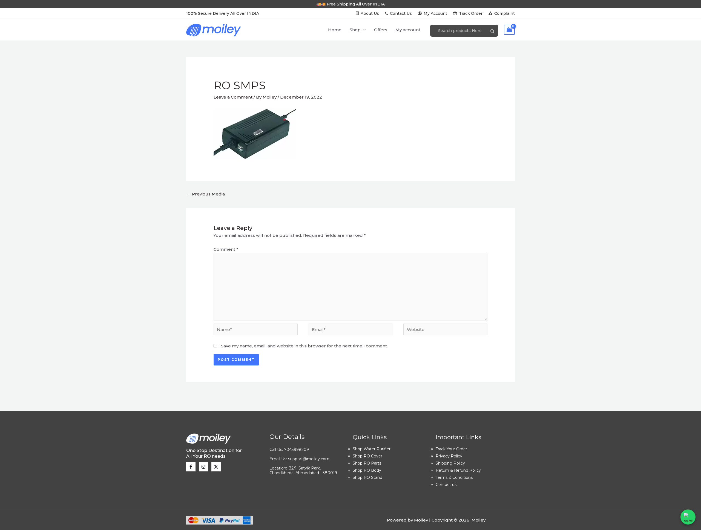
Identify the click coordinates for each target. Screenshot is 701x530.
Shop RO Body (367, 470)
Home (334, 29)
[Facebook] (191, 466)
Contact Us (401, 13)
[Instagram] (203, 466)
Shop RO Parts (367, 463)
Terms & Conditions (454, 477)
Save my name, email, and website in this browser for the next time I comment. (304, 345)
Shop (355, 29)
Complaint (504, 13)
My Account (435, 13)
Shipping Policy (450, 463)
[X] (216, 466)
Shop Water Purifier (371, 449)
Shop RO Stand (367, 477)
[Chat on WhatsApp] (688, 517)
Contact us (446, 484)
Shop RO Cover (367, 456)
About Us (370, 13)
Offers (380, 29)
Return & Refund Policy (458, 470)
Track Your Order (451, 449)
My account (407, 29)
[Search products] (492, 31)
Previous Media (206, 194)
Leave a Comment (233, 97)
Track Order (471, 13)
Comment (226, 249)
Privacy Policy (449, 456)
